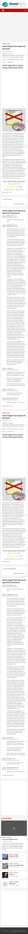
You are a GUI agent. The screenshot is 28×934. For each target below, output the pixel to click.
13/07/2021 (5, 51)
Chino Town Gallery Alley (16, 865)
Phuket (4, 837)
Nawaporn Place (14, 856)
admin (10, 51)
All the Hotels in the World (19, 931)
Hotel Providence (8, 199)
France (4, 43)
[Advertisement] (14, 28)
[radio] (7, 186)
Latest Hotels (6, 818)
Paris (8, 43)
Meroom (11, 874)
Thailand (8, 837)
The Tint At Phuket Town (9, 839)
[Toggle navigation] (3, 10)
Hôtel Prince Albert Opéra (10, 568)
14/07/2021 (5, 841)
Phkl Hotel (12, 883)
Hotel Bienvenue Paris (19, 204)
